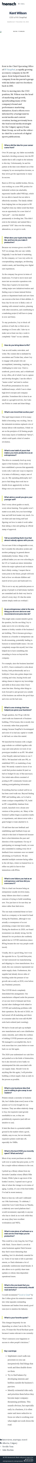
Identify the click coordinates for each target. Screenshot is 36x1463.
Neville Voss (7, 1446)
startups (17, 1439)
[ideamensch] (9, 3)
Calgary (13, 1443)
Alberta (5, 1443)
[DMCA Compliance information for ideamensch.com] (28, 1461)
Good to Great (24, 1295)
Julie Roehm (8, 1450)
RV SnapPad (9, 69)
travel (24, 1439)
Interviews (7, 1439)
